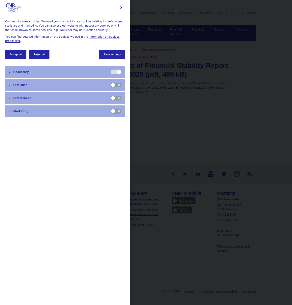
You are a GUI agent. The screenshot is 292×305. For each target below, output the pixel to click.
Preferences (22, 98)
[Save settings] (121, 7)
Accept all (16, 54)
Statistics (20, 85)
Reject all (39, 54)
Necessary (21, 72)
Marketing (20, 111)
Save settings (112, 54)
